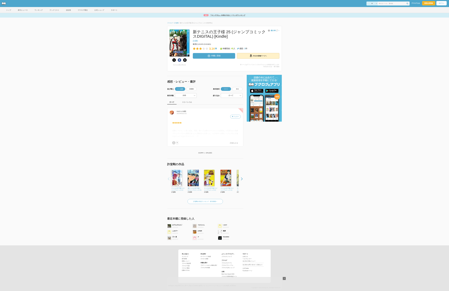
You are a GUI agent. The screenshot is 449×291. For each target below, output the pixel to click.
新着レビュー (186, 261)
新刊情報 (184, 258)
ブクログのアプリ (227, 263)
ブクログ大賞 (186, 265)
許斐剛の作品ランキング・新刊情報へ (205, 201)
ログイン (441, 3)
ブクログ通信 (186, 268)
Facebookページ (247, 270)
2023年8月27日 (182, 113)
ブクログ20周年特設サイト (229, 276)
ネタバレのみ (187, 102)
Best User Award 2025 (228, 274)
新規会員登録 (428, 3)
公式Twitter (246, 268)
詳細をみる (234, 143)
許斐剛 (195, 41)
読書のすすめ (186, 270)
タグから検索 (204, 258)
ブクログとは (415, 3)
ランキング (185, 256)
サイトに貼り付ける (179, 64)
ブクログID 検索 (205, 267)
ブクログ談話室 (186, 263)
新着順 (191, 89)
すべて (171, 102)
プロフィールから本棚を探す (209, 265)
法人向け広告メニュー (249, 261)
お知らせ (245, 256)
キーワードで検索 (206, 256)
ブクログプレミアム (227, 265)
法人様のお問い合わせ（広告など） (253, 264)
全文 (237, 89)
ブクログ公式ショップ (228, 267)
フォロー (236, 116)
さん (179, 111)
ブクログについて (227, 256)
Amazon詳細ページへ (260, 56)
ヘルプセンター (247, 258)
